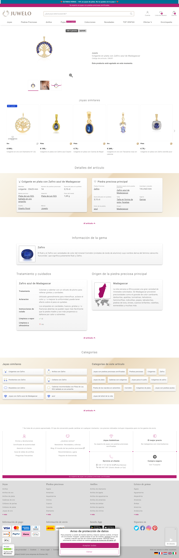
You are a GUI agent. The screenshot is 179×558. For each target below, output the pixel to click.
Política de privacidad (17, 550)
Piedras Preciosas (29, 22)
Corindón (128, 388)
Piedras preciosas (136, 372)
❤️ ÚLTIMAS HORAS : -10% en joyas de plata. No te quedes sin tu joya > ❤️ (89, 2)
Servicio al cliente (111, 461)
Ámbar (136, 503)
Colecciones (90, 22)
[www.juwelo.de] (156, 553)
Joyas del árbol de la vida (103, 396)
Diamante (50, 511)
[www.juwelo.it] (174, 553)
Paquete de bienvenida (68, 456)
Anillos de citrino (97, 511)
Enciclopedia (166, 22)
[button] (148, 14)
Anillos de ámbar (97, 503)
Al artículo (88, 223)
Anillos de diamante (98, 489)
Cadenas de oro (8, 500)
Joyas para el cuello (139, 380)
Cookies (33, 550)
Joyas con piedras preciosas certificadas (109, 372)
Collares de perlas (9, 503)
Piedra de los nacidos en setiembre (106, 388)
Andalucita (138, 511)
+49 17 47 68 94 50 (106, 465)
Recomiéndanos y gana (67, 452)
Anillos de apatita (97, 507)
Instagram (148, 528)
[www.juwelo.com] (170, 553)
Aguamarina (139, 493)
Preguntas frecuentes (24, 456)
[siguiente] (174, 131)
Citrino (49, 500)
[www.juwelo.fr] (160, 553)
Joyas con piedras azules (165, 388)
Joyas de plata (98, 380)
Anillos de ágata (96, 493)
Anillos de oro (7, 493)
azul (96, 208)
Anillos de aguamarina (99, 496)
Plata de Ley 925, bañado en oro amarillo (26, 199)
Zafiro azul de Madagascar (123, 192)
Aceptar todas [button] (89, 545)
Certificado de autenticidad (24, 445)
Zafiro (96, 188)
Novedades (109, 22)
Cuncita (49, 507)
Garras (143, 199)
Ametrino (137, 507)
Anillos (49, 22)
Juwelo (44, 208)
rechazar (107, 537)
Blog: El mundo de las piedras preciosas (67, 448)
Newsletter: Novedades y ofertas (68, 445)
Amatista (49, 493)
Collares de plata (9, 507)
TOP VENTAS (128, 22)
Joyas (9, 22)
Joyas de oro (7, 511)
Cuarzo (49, 503)
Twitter (136, 528)
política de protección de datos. (102, 540)
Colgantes (151, 372)
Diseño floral (24, 208)
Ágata (48, 489)
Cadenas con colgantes (118, 380)
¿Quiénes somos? (68, 441)
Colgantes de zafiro (158, 380)
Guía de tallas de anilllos (24, 452)
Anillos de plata (8, 496)
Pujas (68, 22)
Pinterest (154, 528)
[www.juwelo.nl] (165, 553)
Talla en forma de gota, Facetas (125, 201)
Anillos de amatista (97, 500)
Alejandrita (138, 496)
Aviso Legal (45, 550)
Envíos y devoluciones (24, 441)
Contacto (56, 550)
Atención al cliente (24, 448)
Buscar (131, 13)
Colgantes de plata (143, 388)
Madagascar (122, 208)
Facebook (142, 528)
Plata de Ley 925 (49, 196)
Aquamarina (51, 496)
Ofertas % (147, 22)
